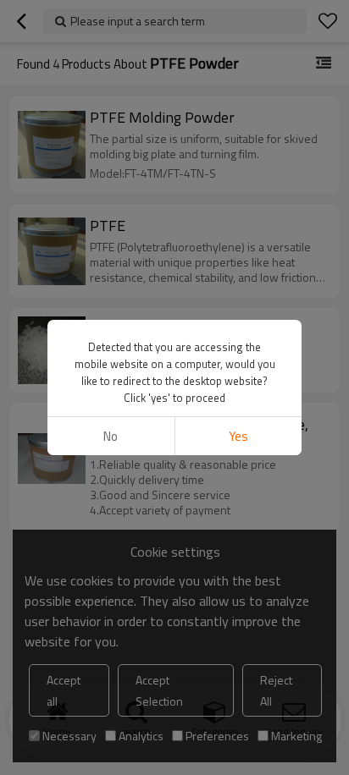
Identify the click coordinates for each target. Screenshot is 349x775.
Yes (238, 436)
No (110, 436)
